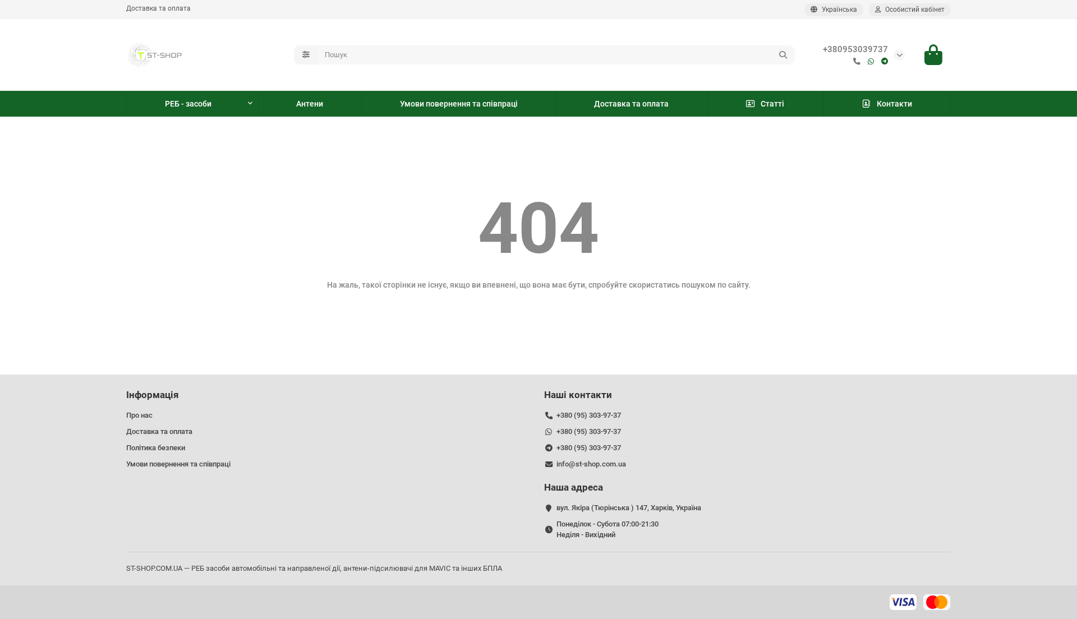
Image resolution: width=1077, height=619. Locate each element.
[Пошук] (783, 55)
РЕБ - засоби (188, 103)
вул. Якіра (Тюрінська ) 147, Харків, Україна (628, 507)
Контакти (894, 103)
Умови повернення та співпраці (459, 103)
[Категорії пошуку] (306, 54)
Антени (309, 103)
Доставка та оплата (158, 8)
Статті (772, 103)
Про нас (139, 415)
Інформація (152, 394)
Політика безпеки (155, 448)
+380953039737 (855, 49)
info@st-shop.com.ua (591, 464)
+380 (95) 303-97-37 (588, 415)
